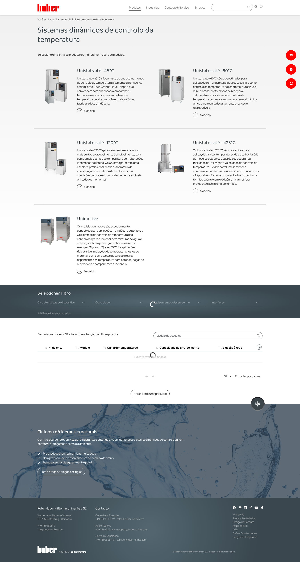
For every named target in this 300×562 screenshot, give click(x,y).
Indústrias (152, 7)
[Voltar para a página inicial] (48, 7)
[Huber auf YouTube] (256, 508)
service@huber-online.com (131, 539)
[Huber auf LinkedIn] (245, 508)
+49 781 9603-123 (105, 519)
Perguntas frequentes (245, 537)
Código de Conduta (243, 522)
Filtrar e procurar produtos (150, 394)
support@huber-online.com (132, 529)
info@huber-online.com (50, 529)
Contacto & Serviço (177, 7)
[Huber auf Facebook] (234, 508)
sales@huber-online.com (130, 519)
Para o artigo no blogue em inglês (61, 472)
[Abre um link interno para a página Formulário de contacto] (291, 55)
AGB (235, 529)
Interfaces (218, 302)
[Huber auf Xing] (250, 508)
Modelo (85, 348)
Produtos (135, 7)
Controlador (103, 302)
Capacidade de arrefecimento (179, 348)
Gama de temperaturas (122, 348)
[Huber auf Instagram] (240, 508)
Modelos (89, 111)
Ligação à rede (232, 348)
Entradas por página (247, 376)
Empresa (200, 7)
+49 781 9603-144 (105, 539)
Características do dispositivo (56, 302)
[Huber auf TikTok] (262, 508)
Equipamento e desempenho (171, 302)
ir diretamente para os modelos (104, 55)
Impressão (238, 514)
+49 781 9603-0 (46, 525)
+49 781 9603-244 (105, 529)
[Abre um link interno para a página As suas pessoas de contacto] (291, 83)
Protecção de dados (244, 518)
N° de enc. (55, 348)
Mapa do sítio (240, 525)
